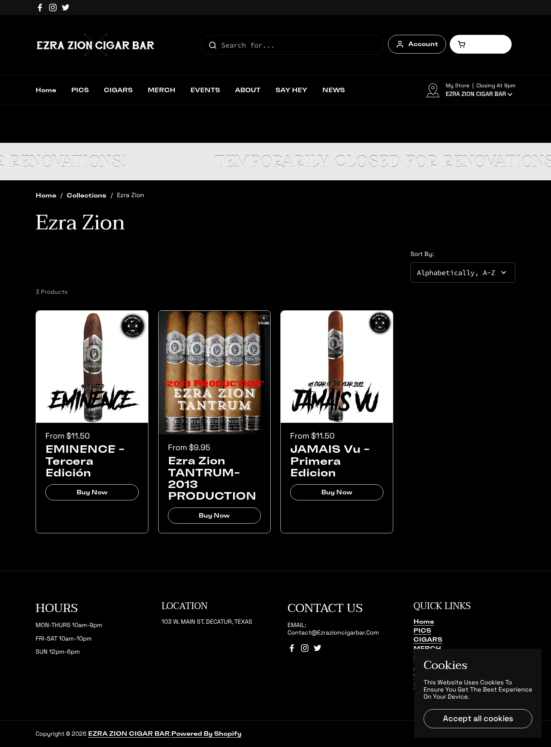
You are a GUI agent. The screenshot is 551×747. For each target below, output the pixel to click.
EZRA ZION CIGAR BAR (129, 733)
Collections (86, 195)
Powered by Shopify (206, 733)
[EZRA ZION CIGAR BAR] (96, 45)
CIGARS (427, 639)
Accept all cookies (478, 718)
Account (423, 43)
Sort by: (422, 253)
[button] (481, 44)
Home (46, 195)
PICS (422, 630)
